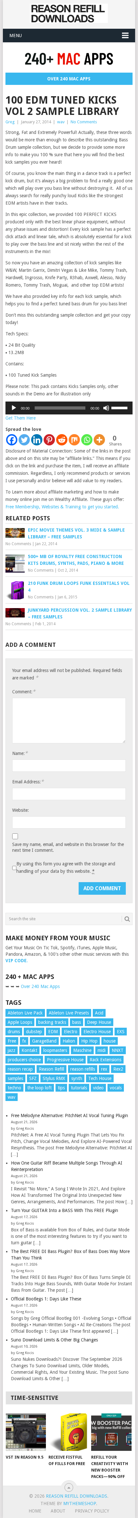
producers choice (24, 1059)
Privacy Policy (92, 1510)
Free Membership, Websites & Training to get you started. (62, 506)
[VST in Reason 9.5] (26, 1432)
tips (61, 1087)
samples (15, 1078)
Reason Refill (51, 1069)
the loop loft (39, 1087)
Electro (70, 1031)
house (110, 1041)
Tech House (99, 1078)
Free (12, 1041)
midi (102, 1050)
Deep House (99, 1022)
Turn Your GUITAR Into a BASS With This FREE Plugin (64, 1210)
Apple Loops (20, 1022)
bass (76, 1022)
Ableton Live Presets (69, 1012)
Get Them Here (20, 418)
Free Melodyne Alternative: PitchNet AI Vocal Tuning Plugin (69, 1115)
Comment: (23, 691)
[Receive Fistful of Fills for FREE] (68, 1432)
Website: (20, 810)
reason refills (82, 1069)
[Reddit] (61, 439)
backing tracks (52, 1022)
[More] (99, 439)
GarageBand (44, 1041)
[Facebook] (11, 439)
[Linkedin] (36, 439)
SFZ (33, 1078)
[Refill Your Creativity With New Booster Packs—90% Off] (111, 1432)
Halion (69, 1041)
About (58, 1510)
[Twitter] (24, 439)
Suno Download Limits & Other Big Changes (54, 1339)
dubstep (34, 1031)
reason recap (20, 1069)
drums (14, 1031)
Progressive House (65, 1059)
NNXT (118, 1050)
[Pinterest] (49, 439)
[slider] (120, 407)
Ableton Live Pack (25, 1012)
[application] (69, 408)
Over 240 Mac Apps (69, 78)
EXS (121, 1031)
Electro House (97, 1031)
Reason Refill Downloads (76, 1496)
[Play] (14, 408)
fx (24, 1041)
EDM (53, 1031)
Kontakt (29, 1050)
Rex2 (118, 1069)
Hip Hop (89, 1041)
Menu (15, 35)
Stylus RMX (54, 1078)
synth (76, 1078)
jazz (11, 1050)
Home (35, 1510)
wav (61, 121)
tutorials (79, 1087)
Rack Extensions (105, 1059)
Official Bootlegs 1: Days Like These (46, 1298)
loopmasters (55, 1050)
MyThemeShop (79, 1503)
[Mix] (74, 439)
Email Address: (28, 782)
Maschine (82, 1050)
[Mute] (106, 408)
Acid (99, 1012)
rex (104, 1069)
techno (14, 1087)
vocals (116, 1087)
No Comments (84, 121)
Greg (10, 121)
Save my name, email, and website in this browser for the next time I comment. (68, 847)
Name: (20, 753)
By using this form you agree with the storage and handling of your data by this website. (65, 867)
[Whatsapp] (86, 439)
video (98, 1087)
